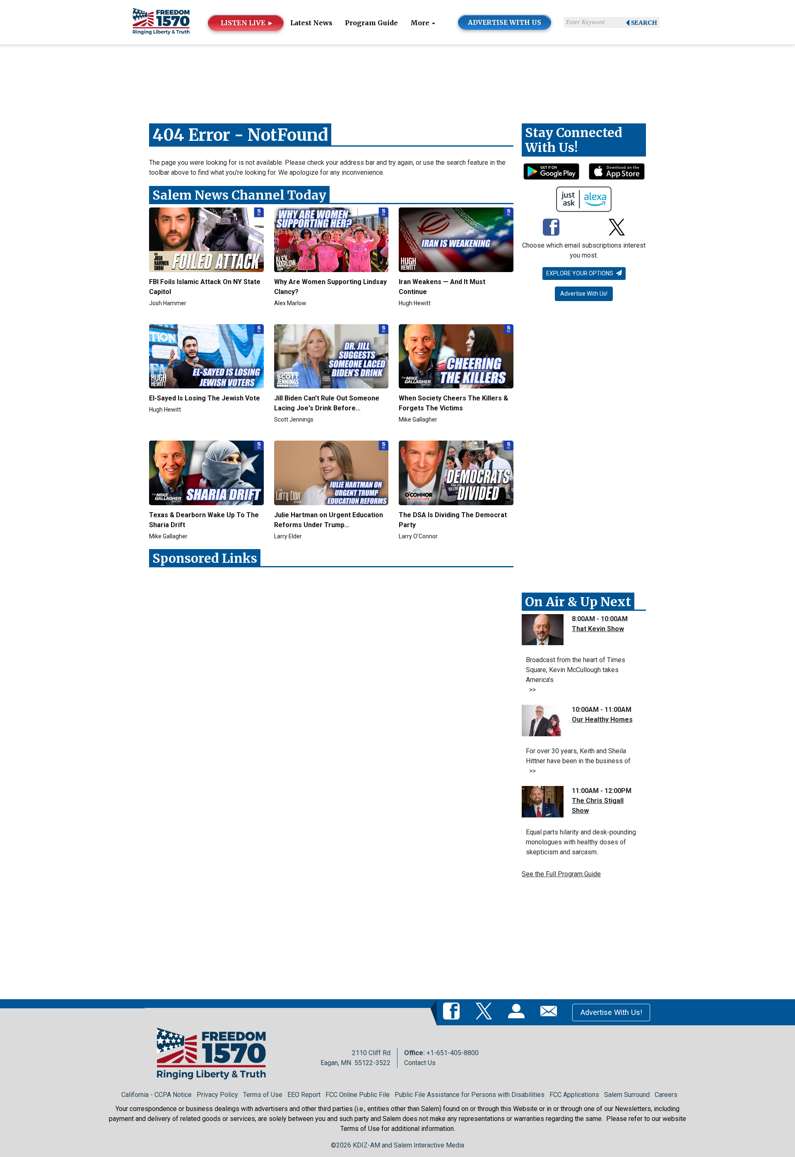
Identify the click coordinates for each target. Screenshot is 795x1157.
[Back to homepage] (161, 22)
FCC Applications (574, 1095)
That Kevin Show (598, 629)
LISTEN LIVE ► (247, 23)
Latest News (311, 23)
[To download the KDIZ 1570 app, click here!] (551, 171)
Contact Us (420, 1063)
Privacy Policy (217, 1095)
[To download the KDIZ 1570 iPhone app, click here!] (617, 171)
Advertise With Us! (583, 293)
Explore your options (580, 273)
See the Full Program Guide (561, 874)
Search (644, 22)
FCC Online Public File (357, 1095)
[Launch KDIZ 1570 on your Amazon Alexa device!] (584, 199)
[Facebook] (551, 228)
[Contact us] (550, 1012)
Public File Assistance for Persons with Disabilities (469, 1095)
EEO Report (303, 1095)
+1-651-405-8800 (452, 1053)
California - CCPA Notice (156, 1095)
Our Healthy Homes (602, 719)
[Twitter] (617, 228)
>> (531, 690)
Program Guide (371, 23)
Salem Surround (627, 1095)
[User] (518, 1012)
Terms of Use (262, 1095)
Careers (666, 1095)
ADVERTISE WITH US (504, 23)
